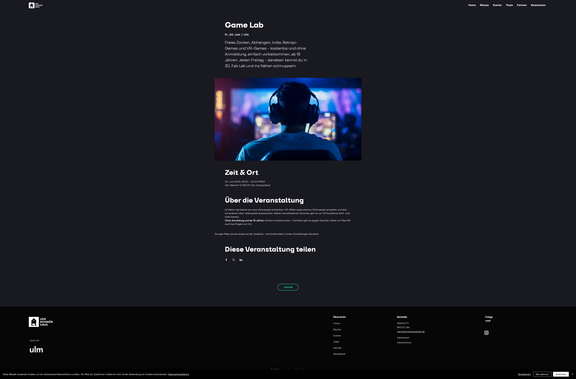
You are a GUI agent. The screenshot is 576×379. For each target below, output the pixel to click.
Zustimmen (561, 374)
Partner (337, 347)
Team (336, 341)
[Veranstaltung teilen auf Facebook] (226, 260)
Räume (337, 329)
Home (336, 323)
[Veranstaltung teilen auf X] (233, 260)
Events (337, 335)
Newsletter (339, 353)
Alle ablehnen (542, 374)
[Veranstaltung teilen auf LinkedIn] (241, 260)
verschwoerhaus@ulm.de (411, 331)
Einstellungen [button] (524, 374)
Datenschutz (404, 342)
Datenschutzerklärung (178, 374)
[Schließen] (572, 374)
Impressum (403, 337)
